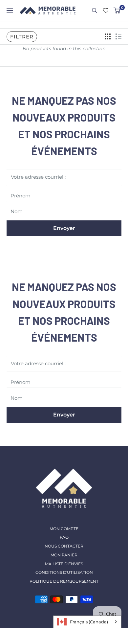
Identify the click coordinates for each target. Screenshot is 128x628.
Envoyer (64, 228)
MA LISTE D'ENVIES (64, 563)
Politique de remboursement (64, 581)
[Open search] (94, 10)
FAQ (64, 537)
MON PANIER (64, 554)
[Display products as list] (118, 36)
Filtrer (21, 37)
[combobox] (87, 622)
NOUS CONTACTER (64, 546)
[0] (117, 10)
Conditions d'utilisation (64, 572)
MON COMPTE (64, 528)
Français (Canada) (89, 621)
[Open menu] (10, 10)
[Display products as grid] (108, 36)
